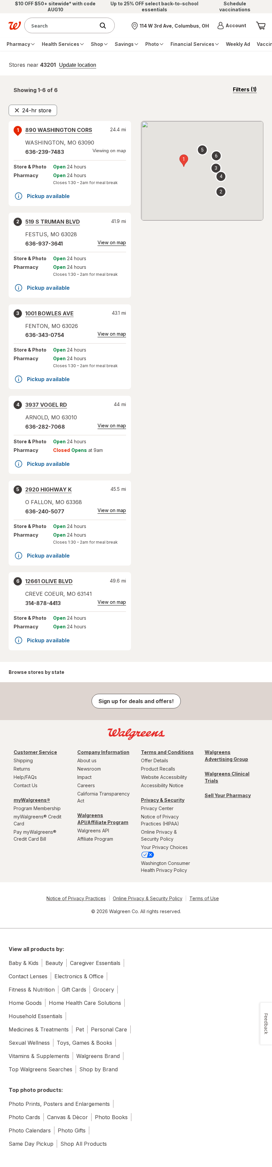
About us (87, 760)
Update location (77, 65)
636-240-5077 (44, 511)
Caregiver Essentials (95, 963)
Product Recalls (158, 769)
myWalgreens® (32, 800)
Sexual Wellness (29, 1042)
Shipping (23, 760)
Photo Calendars (30, 1130)
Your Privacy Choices (164, 847)
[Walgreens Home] (14, 25)
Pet (80, 1029)
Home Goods (25, 1003)
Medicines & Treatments (39, 1029)
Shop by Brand (98, 1069)
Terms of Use (204, 898)
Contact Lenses (28, 976)
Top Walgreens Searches (40, 1069)
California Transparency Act (103, 797)
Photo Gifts (72, 1130)
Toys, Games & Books (84, 1042)
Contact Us (25, 785)
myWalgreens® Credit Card (37, 820)
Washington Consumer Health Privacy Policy (165, 866)
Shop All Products (83, 1143)
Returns (22, 769)
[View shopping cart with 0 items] (260, 26)
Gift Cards (74, 989)
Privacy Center (157, 808)
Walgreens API (93, 830)
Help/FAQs (25, 777)
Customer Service (35, 752)
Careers (86, 785)
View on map (112, 242)
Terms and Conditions (167, 752)
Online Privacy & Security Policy (159, 835)
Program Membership (37, 808)
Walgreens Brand (98, 1056)
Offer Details (154, 760)
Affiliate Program (95, 839)
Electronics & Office (78, 976)
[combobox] (61, 25)
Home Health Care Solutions (85, 1003)
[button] (232, 26)
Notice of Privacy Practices (76, 898)
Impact (84, 777)
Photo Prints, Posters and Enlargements (59, 1104)
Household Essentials (35, 1016)
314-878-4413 (43, 603)
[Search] (106, 26)
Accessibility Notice (162, 785)
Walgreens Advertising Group (226, 755)
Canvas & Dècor (67, 1117)
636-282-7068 (45, 426)
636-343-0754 (44, 335)
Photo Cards (24, 1117)
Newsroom (89, 769)
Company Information (103, 752)
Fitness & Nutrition (32, 989)
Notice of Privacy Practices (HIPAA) (160, 820)
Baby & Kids (23, 963)
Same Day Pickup (31, 1143)
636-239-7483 (44, 152)
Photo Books (111, 1117)
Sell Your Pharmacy (228, 795)
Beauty (54, 963)
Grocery (103, 989)
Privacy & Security (162, 800)
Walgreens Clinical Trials (227, 777)
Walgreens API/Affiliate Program (102, 818)
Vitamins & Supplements (39, 1056)
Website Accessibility (164, 777)
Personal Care (109, 1029)
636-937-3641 (44, 243)
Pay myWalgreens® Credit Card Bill (35, 835)
